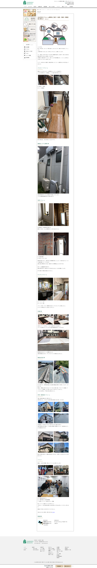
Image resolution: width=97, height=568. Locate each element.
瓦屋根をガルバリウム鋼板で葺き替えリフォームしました (47, 523)
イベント (58, 6)
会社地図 (58, 548)
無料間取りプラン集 (68, 549)
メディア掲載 (28, 55)
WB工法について (50, 553)
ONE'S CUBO (35, 548)
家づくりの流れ (52, 6)
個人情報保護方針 (59, 556)
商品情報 (45, 6)
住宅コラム (50, 547)
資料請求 (66, 548)
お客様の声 (40, 6)
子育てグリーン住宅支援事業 (51, 550)
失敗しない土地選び (51, 548)
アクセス (27, 49)
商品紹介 (33, 547)
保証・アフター (65, 6)
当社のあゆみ (59, 549)
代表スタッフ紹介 (29, 51)
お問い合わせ (67, 547)
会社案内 (71, 6)
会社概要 (58, 547)
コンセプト (30, 6)
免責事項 (58, 557)
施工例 (35, 6)
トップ (25, 6)
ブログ (27, 53)
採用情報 (27, 57)
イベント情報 (42, 548)
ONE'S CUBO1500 (35, 549)
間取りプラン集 (50, 554)
